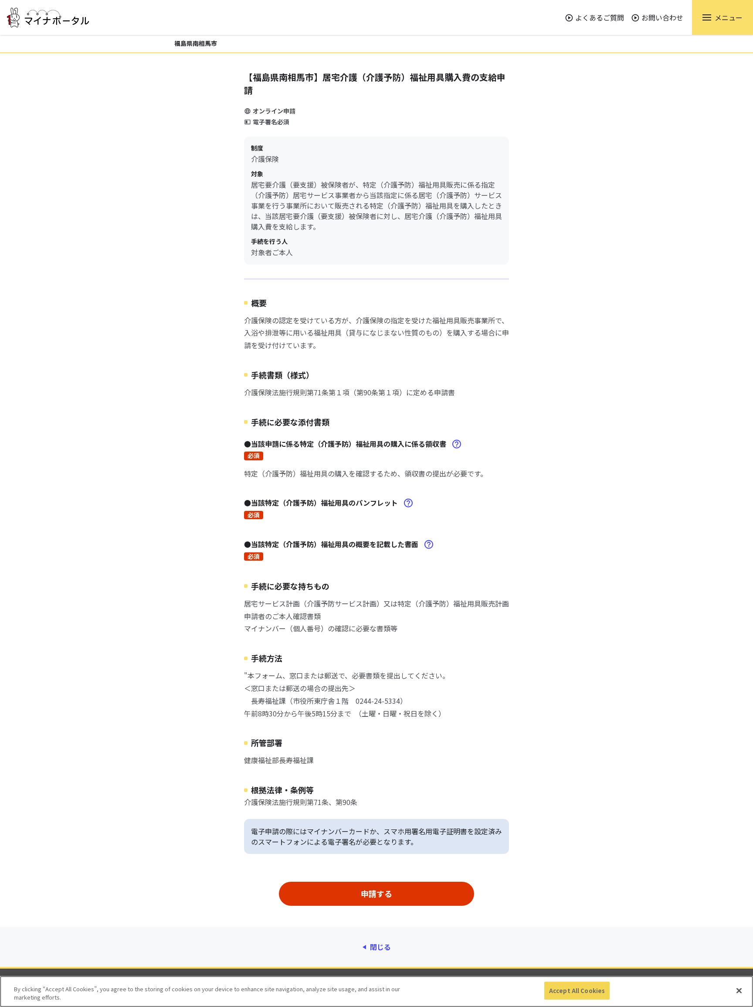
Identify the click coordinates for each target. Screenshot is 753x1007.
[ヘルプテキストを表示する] (456, 444)
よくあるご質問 (599, 17)
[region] (376, 991)
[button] (722, 17)
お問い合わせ (662, 17)
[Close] (739, 990)
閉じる (380, 947)
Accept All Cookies (577, 990)
